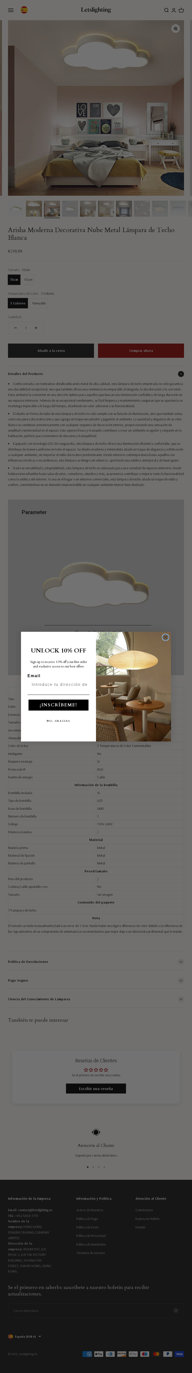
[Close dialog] (165, 637)
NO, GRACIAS (58, 721)
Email (34, 676)
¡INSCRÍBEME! (58, 705)
